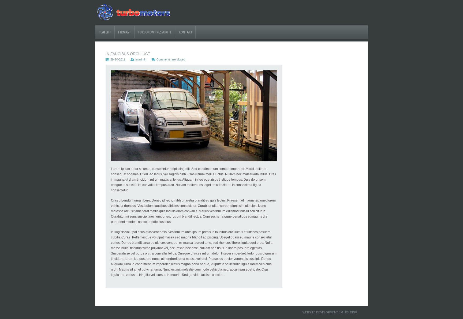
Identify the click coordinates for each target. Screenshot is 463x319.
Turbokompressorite (154, 32)
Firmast (124, 32)
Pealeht (105, 32)
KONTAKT (185, 32)
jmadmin (141, 59)
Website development (320, 312)
